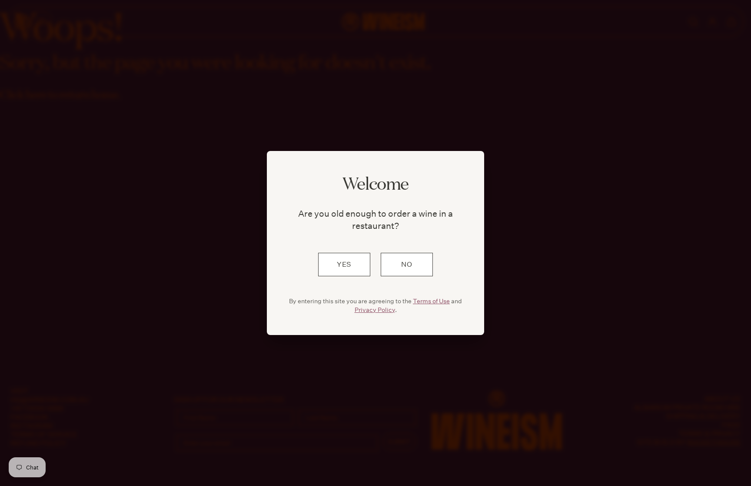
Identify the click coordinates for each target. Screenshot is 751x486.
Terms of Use (431, 301)
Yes (344, 264)
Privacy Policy (375, 310)
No (406, 264)
